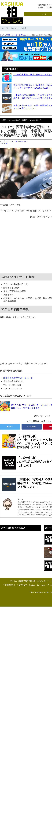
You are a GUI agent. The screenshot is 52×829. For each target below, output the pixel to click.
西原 (5, 143)
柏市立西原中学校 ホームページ (18, 378)
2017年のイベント (25, 35)
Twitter (10, 427)
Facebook (31, 427)
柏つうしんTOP (5, 35)
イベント (14, 35)
